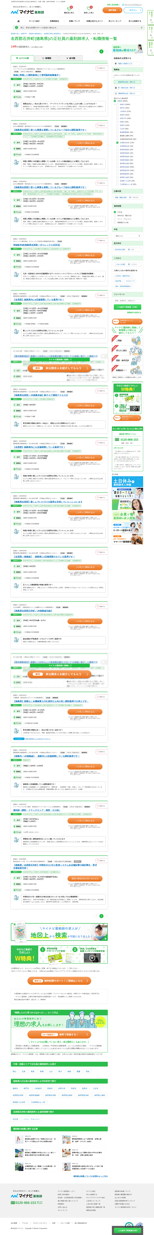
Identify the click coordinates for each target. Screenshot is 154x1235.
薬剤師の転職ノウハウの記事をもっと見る (91, 1176)
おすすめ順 (24, 58)
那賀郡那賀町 (124, 149)
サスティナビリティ (40, 1223)
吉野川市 (61, 1088)
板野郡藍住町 (83, 1095)
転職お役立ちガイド (95, 21)
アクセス (25, 1223)
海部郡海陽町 (34, 1095)
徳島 (69, 1071)
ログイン (133, 10)
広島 (23, 1071)
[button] (101, 68)
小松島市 (38, 1088)
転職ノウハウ (74, 21)
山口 (51, 1071)
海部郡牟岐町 (124, 153)
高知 (87, 1071)
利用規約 (61, 1204)
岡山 (14, 1071)
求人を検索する (135, 21)
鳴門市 (26, 1088)
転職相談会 (54, 21)
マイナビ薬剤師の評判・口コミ (126, 1207)
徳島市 (15, 1088)
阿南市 (50, 1088)
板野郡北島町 (67, 1095)
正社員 (15, 1119)
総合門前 (118, 281)
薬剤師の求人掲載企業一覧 (95, 1207)
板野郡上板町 (99, 1095)
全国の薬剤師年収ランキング (125, 1201)
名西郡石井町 (18, 1095)
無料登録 (112, 10)
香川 (60, 1071)
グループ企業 (65, 1223)
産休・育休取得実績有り (123, 286)
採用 (53, 1223)
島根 (42, 1071)
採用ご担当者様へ (113, 5)
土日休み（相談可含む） (123, 276)
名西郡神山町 (124, 146)
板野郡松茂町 (50, 1095)
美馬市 (84, 1088)
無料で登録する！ (60, 1034)
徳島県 (119, 101)
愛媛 (78, 1071)
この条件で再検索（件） (127, 307)
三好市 (95, 1088)
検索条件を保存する (134, 312)
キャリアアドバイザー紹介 (95, 1197)
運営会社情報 (91, 1210)
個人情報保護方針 (81, 1223)
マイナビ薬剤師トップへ (66, 1191)
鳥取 (33, 1071)
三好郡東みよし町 (38, 1102)
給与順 (72, 58)
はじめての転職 (120, 1197)
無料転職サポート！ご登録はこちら (59, 980)
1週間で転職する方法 (122, 1204)
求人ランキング (115, 21)
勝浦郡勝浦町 (124, 132)
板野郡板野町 (124, 174)
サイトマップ (62, 1210)
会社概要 (14, 1223)
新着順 (48, 58)
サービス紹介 (34, 21)
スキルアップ (130, 281)
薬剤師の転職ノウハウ (122, 1191)
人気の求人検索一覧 (93, 1204)
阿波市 (73, 1088)
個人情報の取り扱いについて (68, 1201)
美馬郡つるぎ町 (19, 1102)
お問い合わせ (62, 1207)
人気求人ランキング (93, 1201)
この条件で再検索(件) (127, 1230)
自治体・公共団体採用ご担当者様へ (70, 1197)
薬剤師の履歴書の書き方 (123, 1194)
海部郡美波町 (124, 156)
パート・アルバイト (32, 1119)
